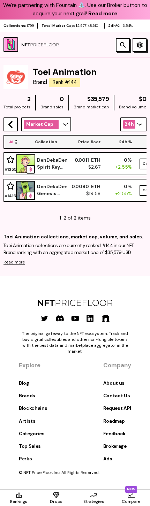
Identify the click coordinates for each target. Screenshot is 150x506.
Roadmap (114, 421)
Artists (27, 421)
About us (114, 383)
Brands (27, 396)
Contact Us (116, 396)
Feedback (114, 434)
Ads (107, 459)
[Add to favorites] (10, 159)
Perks (25, 459)
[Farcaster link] (105, 318)
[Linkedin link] (90, 318)
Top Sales (30, 446)
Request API (117, 408)
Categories (32, 434)
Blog (24, 383)
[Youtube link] (75, 318)
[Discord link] (60, 318)
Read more (14, 262)
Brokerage (115, 446)
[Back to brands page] (10, 124)
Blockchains (33, 408)
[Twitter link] (44, 318)
